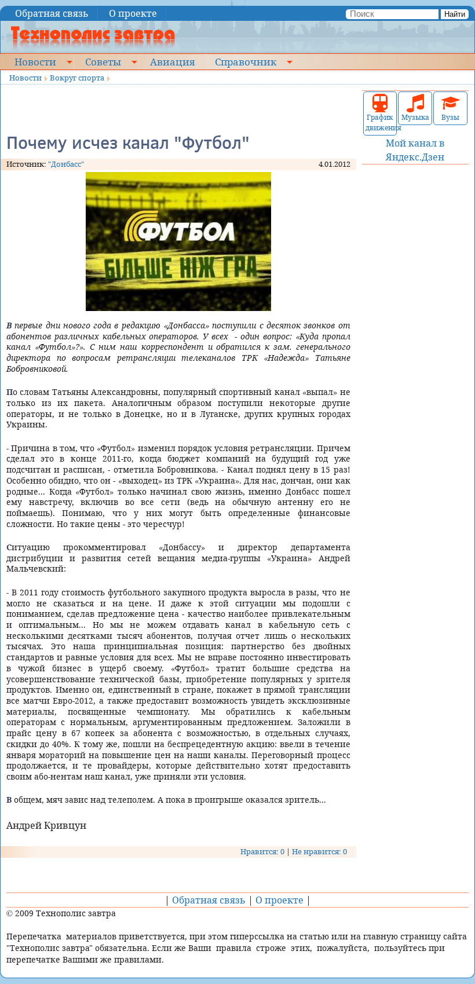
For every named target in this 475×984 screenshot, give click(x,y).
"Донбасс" (66, 164)
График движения (380, 122)
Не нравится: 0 (319, 851)
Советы (103, 61)
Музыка (415, 117)
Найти (454, 14)
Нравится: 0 (262, 851)
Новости (35, 61)
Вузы (450, 117)
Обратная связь (52, 13)
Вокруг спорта (77, 77)
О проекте (133, 13)
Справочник (245, 61)
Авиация (172, 61)
